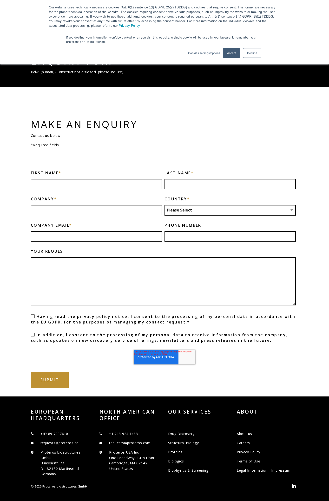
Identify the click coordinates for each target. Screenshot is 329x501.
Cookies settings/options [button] (204, 53)
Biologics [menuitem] (176, 461)
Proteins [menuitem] (175, 452)
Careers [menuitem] (243, 443)
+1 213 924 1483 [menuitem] (123, 433)
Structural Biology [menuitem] (183, 443)
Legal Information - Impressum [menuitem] (263, 470)
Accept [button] (231, 53)
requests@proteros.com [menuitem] (130, 443)
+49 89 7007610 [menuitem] (54, 433)
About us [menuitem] (244, 433)
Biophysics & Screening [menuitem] (188, 470)
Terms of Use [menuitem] (248, 461)
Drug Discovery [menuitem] (181, 433)
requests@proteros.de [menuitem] (59, 443)
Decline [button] (252, 53)
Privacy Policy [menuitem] (248, 452)
